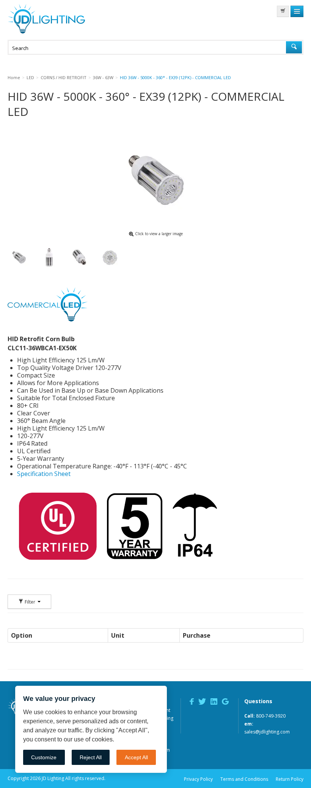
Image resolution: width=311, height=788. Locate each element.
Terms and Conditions (244, 779)
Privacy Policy (198, 779)
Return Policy (289, 779)
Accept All (136, 757)
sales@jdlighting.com (267, 732)
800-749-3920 (271, 716)
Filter (30, 602)
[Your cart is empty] (283, 11)
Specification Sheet (44, 474)
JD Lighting (46, 19)
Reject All (91, 757)
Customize (44, 757)
